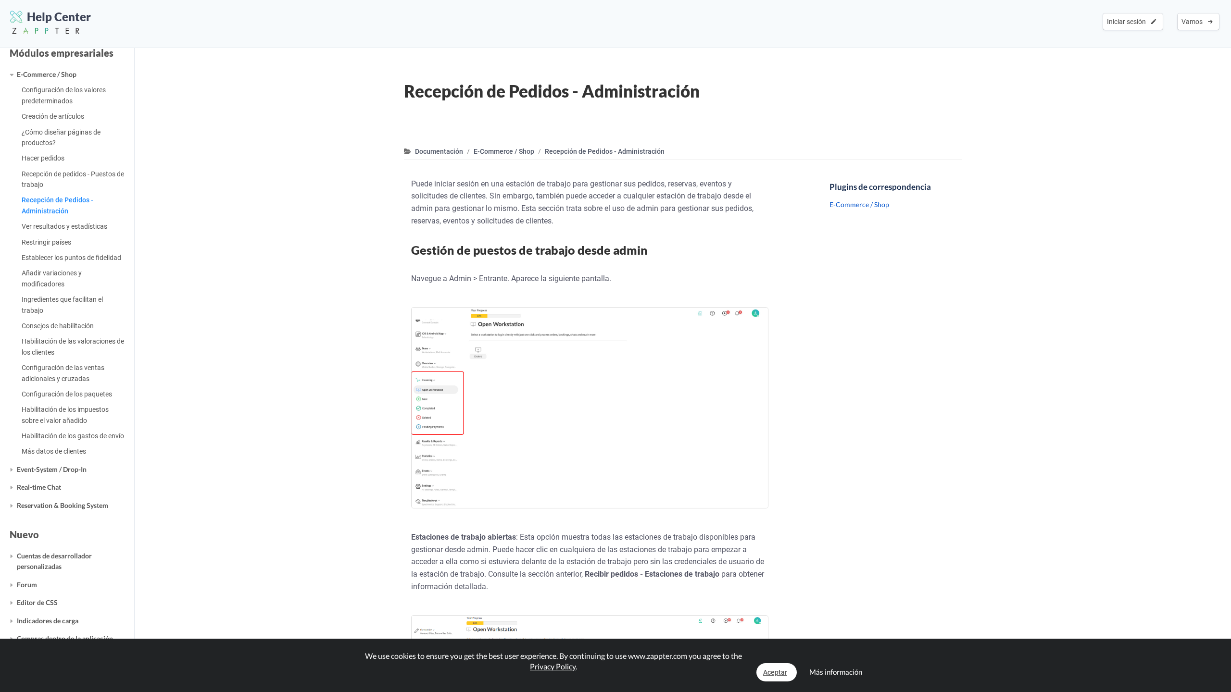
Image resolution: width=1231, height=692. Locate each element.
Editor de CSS (37, 602)
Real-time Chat (39, 487)
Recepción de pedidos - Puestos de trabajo (73, 179)
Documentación (439, 151)
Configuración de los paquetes (67, 394)
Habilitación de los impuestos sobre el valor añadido (65, 415)
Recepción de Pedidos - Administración (57, 205)
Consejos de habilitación (58, 326)
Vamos (1193, 21)
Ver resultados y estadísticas (64, 226)
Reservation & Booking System (62, 505)
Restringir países (46, 242)
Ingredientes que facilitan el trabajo (62, 305)
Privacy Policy (553, 666)
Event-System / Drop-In (52, 469)
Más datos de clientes (54, 451)
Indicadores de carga (47, 621)
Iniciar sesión (1128, 21)
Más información (835, 671)
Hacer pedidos (43, 158)
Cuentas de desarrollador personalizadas (54, 561)
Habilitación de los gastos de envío (73, 436)
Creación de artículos (53, 116)
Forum (27, 585)
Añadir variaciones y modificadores (52, 278)
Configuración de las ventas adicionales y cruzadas (63, 373)
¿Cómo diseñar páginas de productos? (61, 137)
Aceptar (775, 672)
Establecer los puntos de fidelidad (71, 257)
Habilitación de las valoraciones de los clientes (73, 346)
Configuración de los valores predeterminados (64, 95)
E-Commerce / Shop (46, 74)
